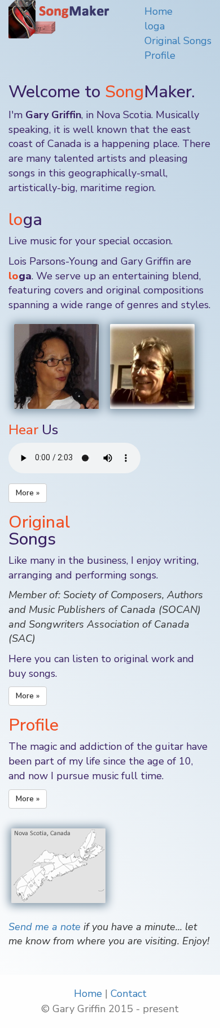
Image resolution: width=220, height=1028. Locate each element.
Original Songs (178, 40)
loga (154, 26)
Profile (159, 55)
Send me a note (44, 927)
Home (158, 11)
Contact (129, 993)
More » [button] (27, 492)
